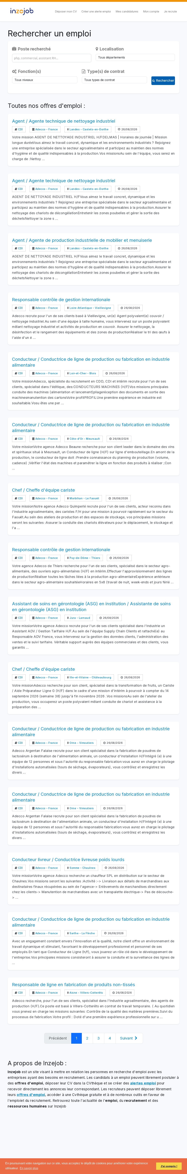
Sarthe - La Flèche (82, 933)
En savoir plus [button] (29, 1168)
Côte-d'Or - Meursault (84, 438)
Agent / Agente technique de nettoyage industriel (63, 121)
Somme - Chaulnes (82, 867)
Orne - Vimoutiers (81, 742)
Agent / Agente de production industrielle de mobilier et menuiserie (82, 240)
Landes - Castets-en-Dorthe (88, 129)
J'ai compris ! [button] (169, 1166)
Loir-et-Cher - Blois (82, 373)
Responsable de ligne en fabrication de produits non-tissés (73, 984)
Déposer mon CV (66, 11)
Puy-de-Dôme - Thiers (84, 557)
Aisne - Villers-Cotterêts (86, 992)
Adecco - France (46, 129)
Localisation (111, 48)
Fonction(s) (29, 71)
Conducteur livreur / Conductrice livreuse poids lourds (68, 859)
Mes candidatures (127, 11)
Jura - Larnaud (79, 617)
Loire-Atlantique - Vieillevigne (90, 307)
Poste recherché (34, 48)
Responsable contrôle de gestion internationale (61, 299)
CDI (20, 129)
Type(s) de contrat (105, 71)
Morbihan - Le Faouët (84, 498)
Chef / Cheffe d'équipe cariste (43, 490)
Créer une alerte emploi (96, 11)
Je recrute (170, 11)
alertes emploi (143, 1083)
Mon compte (151, 11)
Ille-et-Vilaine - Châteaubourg (90, 677)
